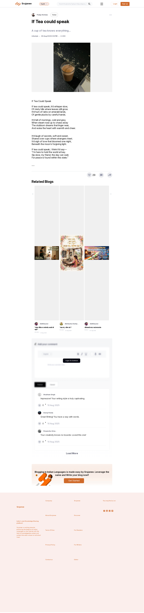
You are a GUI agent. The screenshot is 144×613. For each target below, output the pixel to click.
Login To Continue (71, 360)
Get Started (74, 480)
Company (48, 500)
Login (115, 4)
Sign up (125, 4)
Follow (54, 15)
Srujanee (20, 507)
